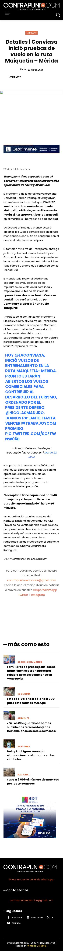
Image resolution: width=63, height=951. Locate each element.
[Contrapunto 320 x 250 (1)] (30, 840)
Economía (24, 694)
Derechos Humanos (30, 662)
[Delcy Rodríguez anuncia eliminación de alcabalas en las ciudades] (9, 743)
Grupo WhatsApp (45, 590)
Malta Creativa (38, 945)
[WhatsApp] (50, 77)
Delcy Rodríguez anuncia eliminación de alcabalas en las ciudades (30, 755)
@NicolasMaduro (24, 413)
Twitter (23, 595)
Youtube (16, 922)
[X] (33, 77)
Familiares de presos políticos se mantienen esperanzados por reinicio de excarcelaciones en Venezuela (31, 673)
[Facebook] (25, 77)
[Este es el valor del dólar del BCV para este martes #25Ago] (9, 691)
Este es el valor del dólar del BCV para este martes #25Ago (31, 701)
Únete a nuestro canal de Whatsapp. (31, 879)
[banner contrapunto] (31, 156)
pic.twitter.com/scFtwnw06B (30, 436)
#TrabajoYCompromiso (30, 426)
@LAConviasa (29, 355)
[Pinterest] (42, 77)
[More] (50, 608)
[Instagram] (28, 917)
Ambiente (23, 718)
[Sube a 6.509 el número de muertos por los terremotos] (9, 772)
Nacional (24, 775)
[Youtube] (8, 923)
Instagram (37, 595)
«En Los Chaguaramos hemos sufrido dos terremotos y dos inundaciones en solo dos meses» (32, 727)
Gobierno (24, 747)
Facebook (17, 917)
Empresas (31, 32)
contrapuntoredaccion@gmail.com (31, 580)
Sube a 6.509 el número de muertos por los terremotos (33, 781)
